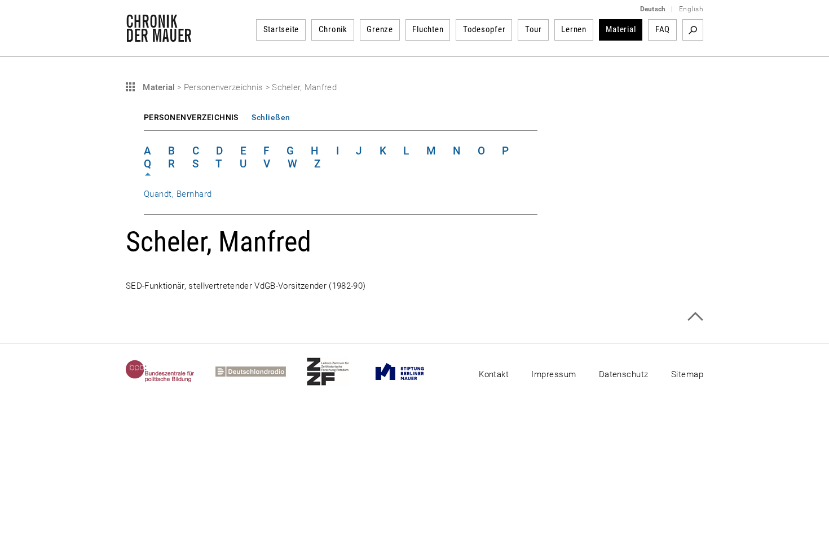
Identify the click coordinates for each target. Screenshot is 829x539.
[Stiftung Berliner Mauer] (410, 371)
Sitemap (687, 374)
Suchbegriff (692, 30)
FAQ (662, 29)
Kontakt (494, 374)
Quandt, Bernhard (178, 194)
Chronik (333, 29)
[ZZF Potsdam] (338, 371)
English (691, 9)
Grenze (380, 29)
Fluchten (427, 29)
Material (621, 29)
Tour (533, 29)
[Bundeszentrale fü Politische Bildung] (170, 371)
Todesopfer (484, 29)
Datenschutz (624, 374)
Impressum (553, 374)
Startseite (281, 29)
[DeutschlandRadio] (261, 371)
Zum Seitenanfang (695, 316)
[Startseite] (159, 36)
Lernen (574, 29)
